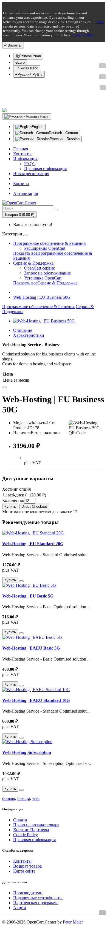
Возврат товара (27, 866)
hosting (23, 798)
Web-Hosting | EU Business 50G (42, 297)
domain (8, 798)
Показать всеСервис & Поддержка (45, 283)
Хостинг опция (16, 489)
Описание (22, 330)
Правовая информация (45, 168)
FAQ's (29, 163)
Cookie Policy (83, 35)
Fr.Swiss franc (26, 68)
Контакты (22, 861)
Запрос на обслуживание (47, 273)
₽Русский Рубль (29, 74)
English (37, 127)
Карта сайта (24, 871)
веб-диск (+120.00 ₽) (27, 495)
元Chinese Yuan (28, 56)
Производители (28, 892)
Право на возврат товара (36, 824)
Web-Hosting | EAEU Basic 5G (31, 648)
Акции (19, 907)
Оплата (20, 819)
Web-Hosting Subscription (26, 752)
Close (99, 22)
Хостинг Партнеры (31, 829)
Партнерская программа (35, 902)
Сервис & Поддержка (33, 263)
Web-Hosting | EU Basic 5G (28, 596)
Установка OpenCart (42, 278)
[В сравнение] (4, 387)
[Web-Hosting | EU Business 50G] (44, 321)
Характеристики (28, 335)
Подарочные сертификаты (38, 897)
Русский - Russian (65, 139)
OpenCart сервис (39, 268)
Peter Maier (73, 922)
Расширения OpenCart (44, 248)
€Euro (20, 62)
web (36, 798)
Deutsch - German (63, 133)
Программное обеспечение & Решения (49, 243)
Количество (13, 500)
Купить (10, 506)
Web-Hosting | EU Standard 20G (32, 543)
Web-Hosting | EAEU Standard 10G (36, 700)
